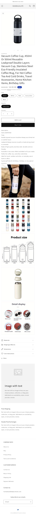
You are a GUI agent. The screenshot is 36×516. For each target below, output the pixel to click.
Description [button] (4, 130)
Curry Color (28, 95)
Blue (4, 99)
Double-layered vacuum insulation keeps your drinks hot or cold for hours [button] (18, 139)
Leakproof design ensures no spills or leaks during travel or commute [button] (17, 143)
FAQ (4, 451)
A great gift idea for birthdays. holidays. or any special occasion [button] (17, 162)
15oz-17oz (6, 106)
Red (20, 95)
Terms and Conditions (9, 458)
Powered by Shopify (22, 512)
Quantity (3, 110)
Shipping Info (7, 477)
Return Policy (7, 473)
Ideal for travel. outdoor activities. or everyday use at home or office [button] (17, 157)
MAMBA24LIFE (15, 512)
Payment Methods (8, 481)
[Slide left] (14, 50)
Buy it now (18, 125)
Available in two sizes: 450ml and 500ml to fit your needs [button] (17, 151)
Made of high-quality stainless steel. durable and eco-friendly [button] (17, 148)
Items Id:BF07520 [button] (6, 134)
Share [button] (5, 358)
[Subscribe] (30, 502)
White (12, 95)
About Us (6, 447)
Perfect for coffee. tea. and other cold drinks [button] (14, 154)
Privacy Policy (7, 454)
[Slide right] (22, 50)
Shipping (9, 89)
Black (4, 95)
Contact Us (6, 469)
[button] (2, 6)
